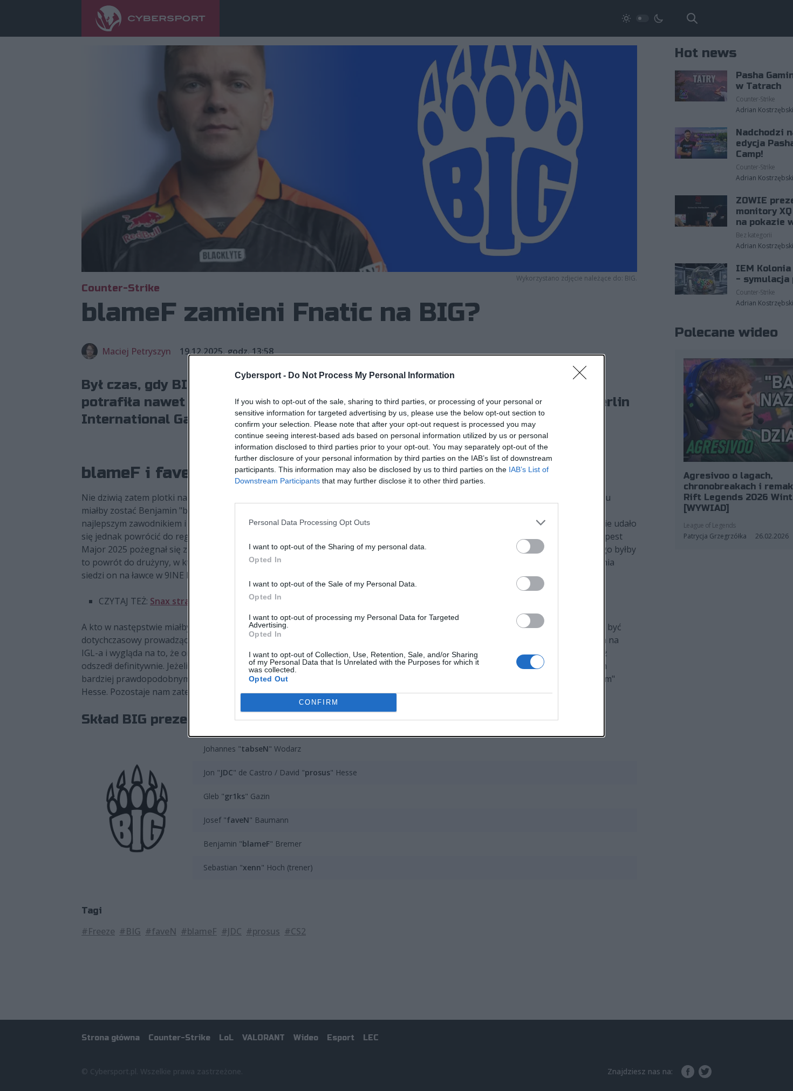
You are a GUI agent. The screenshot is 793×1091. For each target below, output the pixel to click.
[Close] (583, 376)
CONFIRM (319, 702)
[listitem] (396, 522)
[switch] (530, 546)
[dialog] (396, 546)
